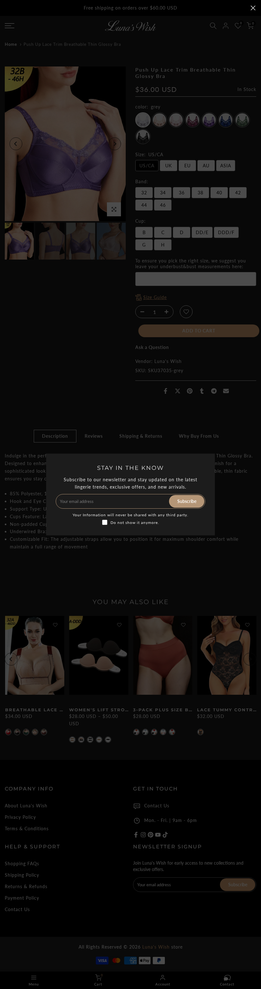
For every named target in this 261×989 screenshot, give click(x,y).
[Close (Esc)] (253, 8)
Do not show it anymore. (134, 522)
